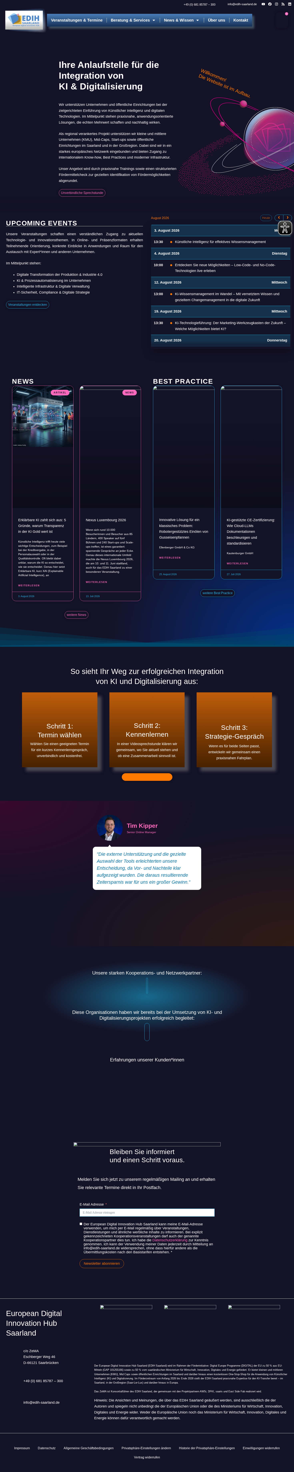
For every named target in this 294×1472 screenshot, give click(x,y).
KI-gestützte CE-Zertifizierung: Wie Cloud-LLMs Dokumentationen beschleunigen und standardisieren (251, 531)
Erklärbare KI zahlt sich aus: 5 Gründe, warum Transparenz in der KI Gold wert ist (42, 526)
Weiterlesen (29, 585)
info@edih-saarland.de (242, 4)
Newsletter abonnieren (102, 1264)
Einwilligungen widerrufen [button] (261, 1448)
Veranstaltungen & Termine (77, 20)
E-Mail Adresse (92, 1204)
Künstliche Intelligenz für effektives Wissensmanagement (220, 242)
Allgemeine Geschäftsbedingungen (89, 1448)
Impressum (22, 1448)
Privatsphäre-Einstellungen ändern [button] (146, 1448)
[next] (287, 218)
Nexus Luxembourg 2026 (106, 520)
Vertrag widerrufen (147, 1457)
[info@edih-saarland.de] (222, 4)
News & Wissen (179, 20)
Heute (266, 217)
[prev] (279, 218)
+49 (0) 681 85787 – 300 (199, 4)
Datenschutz (47, 1448)
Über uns (216, 20)
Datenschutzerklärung (169, 1240)
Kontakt (240, 20)
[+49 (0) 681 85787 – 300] (178, 4)
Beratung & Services (130, 20)
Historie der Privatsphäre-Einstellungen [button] (207, 1448)
